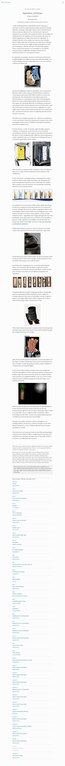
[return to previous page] (63, 2)
